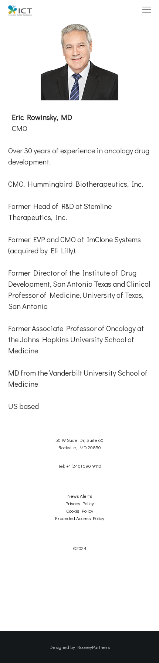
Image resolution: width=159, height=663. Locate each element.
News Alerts (79, 496)
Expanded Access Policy (79, 518)
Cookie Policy (79, 510)
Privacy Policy (79, 503)
